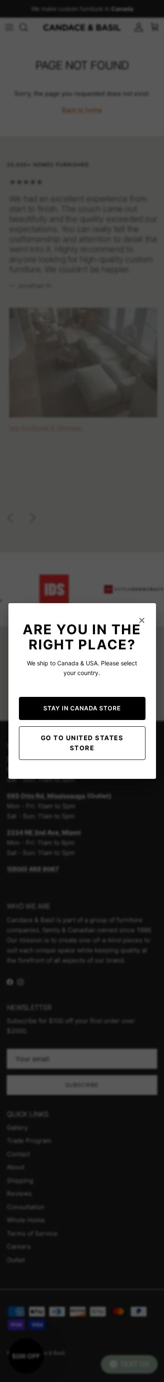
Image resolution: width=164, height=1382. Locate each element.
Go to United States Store (82, 743)
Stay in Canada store (82, 708)
